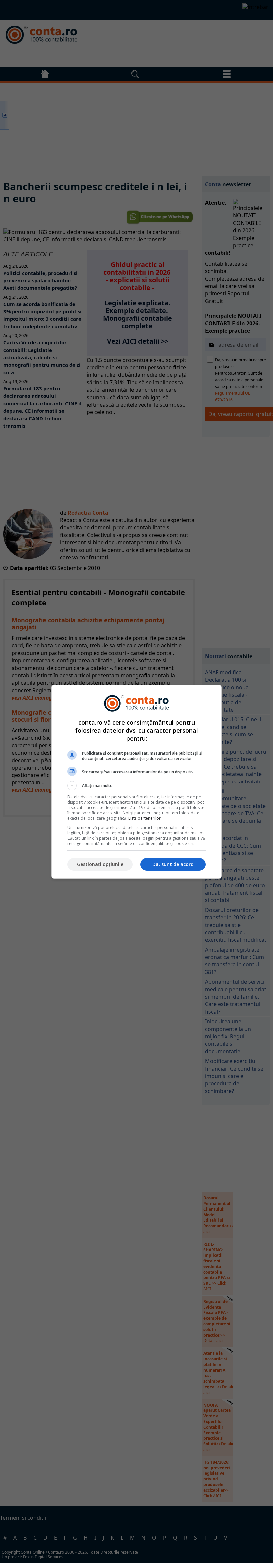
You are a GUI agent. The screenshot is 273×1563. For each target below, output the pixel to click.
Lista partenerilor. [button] (145, 818)
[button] (136, 785)
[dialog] (136, 782)
